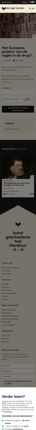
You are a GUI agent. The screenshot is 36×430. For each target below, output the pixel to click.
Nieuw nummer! (7, 2)
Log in (4, 401)
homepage (8, 412)
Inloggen (25, 2)
